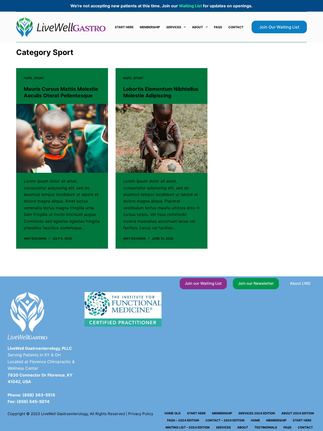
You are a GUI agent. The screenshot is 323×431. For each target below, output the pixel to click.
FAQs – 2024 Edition (183, 420)
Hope (28, 78)
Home (255, 420)
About (197, 27)
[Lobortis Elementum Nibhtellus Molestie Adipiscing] (161, 138)
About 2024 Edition (297, 413)
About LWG (300, 283)
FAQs (218, 27)
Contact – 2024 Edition (225, 420)
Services (173, 27)
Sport (39, 78)
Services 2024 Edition (256, 413)
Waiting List (190, 5)
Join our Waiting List (203, 283)
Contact (236, 27)
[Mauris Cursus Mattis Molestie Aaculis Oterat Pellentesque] (62, 138)
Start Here (124, 27)
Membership (150, 27)
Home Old (173, 413)
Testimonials (265, 427)
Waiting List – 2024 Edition (187, 427)
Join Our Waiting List (279, 27)
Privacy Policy (140, 413)
